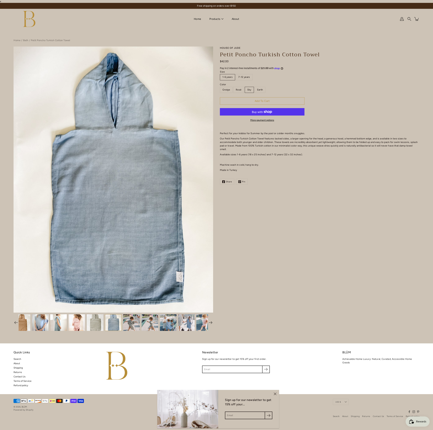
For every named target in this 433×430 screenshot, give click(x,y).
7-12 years (244, 77)
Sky (249, 89)
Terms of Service (22, 381)
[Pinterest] (418, 411)
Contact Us (20, 376)
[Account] (402, 19)
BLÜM (24, 407)
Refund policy (21, 385)
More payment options (262, 120)
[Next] (210, 322)
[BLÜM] (29, 18)
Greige (226, 89)
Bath (25, 40)
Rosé (238, 89)
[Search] (409, 19)
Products (214, 18)
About (235, 18)
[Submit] (268, 415)
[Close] (275, 394)
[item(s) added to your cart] (416, 19)
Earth (260, 89)
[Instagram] (413, 411)
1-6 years (227, 77)
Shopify (29, 410)
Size (222, 71)
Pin (243, 181)
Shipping (18, 367)
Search (17, 359)
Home (197, 18)
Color (223, 84)
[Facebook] (409, 411)
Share (229, 181)
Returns (18, 372)
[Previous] (16, 322)
